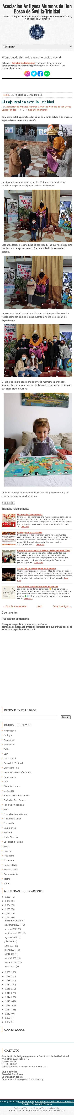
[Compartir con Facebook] (13, 503)
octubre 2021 (11, 929)
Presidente (9, 855)
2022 (8, 913)
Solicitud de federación (23, 63)
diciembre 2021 (12, 920)
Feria (6, 809)
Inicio (39, 606)
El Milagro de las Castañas (29, 532)
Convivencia (10, 777)
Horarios (8, 832)
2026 (8, 897)
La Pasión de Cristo (13, 842)
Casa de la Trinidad (13, 763)
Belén (6, 749)
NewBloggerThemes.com (53, 1110)
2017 (8, 984)
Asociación (9, 744)
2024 (8, 905)
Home (6, 95)
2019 (8, 976)
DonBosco (9, 791)
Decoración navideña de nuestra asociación (37, 586)
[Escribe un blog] (6, 503)
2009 (8, 1018)
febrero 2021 (11, 962)
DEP (6, 781)
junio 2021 (9, 945)
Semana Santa (11, 874)
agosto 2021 (11, 937)
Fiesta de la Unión (13, 818)
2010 (8, 1013)
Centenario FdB (11, 767)
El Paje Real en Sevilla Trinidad (28, 102)
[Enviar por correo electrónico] (3, 503)
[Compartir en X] (10, 503)
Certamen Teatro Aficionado (17, 772)
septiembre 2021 (13, 933)
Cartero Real (10, 758)
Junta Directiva (11, 837)
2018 (8, 980)
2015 (8, 993)
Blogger (48, 1104)
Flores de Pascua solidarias (30, 514)
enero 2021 (10, 966)
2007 (8, 1022)
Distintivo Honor (12, 786)
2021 (8, 917)
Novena (7, 851)
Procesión (9, 860)
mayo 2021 (10, 950)
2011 (8, 1009)
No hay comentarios (37, 110)
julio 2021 (9, 941)
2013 (8, 1001)
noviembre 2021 (12, 925)
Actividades (10, 730)
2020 (8, 972)
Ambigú (8, 735)
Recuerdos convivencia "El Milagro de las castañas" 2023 (43, 550)
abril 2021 (9, 954)
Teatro (7, 879)
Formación (9, 823)
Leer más (25, 526)
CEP (6, 754)
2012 (8, 1005)
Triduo (7, 883)
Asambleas (9, 740)
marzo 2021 (10, 958)
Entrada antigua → (62, 606)
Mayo (6, 846)
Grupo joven (10, 828)
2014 (8, 997)
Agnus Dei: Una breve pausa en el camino (36, 568)
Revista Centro (11, 869)
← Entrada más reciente (14, 606)
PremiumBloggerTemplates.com (24, 1110)
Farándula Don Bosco (14, 800)
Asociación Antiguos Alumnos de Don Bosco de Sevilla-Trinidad (37, 8)
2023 (8, 909)
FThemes (27, 1108)
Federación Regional (14, 805)
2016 (8, 988)
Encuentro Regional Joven (17, 795)
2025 (8, 901)
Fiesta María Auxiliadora (16, 814)
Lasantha (55, 1108)
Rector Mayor (10, 865)
